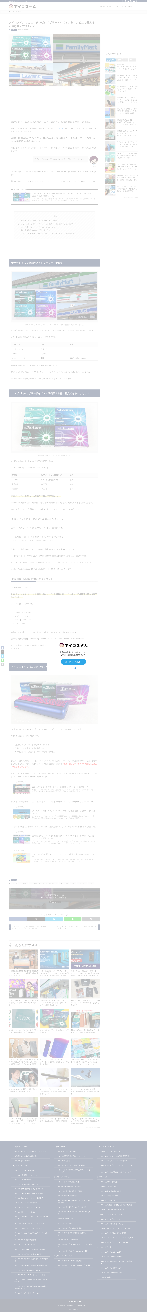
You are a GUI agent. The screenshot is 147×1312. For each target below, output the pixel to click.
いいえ (73, 668)
